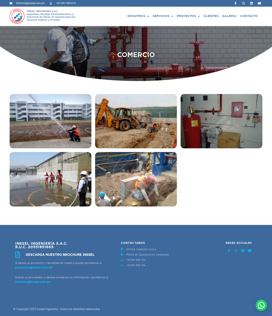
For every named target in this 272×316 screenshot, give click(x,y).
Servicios (161, 16)
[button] (261, 305)
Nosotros (136, 16)
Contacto (249, 16)
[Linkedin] (251, 3)
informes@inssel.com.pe (33, 282)
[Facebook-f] (236, 3)
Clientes (211, 16)
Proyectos (186, 16)
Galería (229, 16)
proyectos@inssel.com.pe (33, 267)
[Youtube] (259, 3)
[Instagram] (243, 3)
